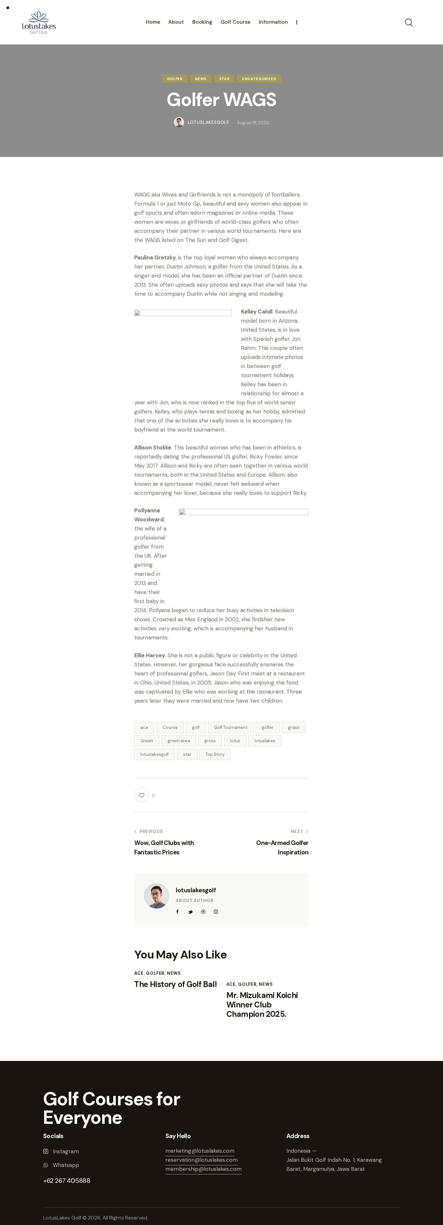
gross (210, 740)
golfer (267, 727)
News (200, 79)
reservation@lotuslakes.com (201, 1159)
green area (179, 740)
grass (293, 727)
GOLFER (175, 79)
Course (170, 727)
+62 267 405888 (66, 1180)
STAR (224, 79)
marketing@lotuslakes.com (199, 1150)
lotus (235, 740)
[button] (144, 795)
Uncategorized (259, 79)
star (187, 754)
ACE (138, 973)
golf (195, 727)
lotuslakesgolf (154, 754)
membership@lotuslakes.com (203, 1168)
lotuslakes (265, 740)
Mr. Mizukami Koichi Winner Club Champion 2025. (262, 1005)
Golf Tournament (230, 727)
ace (144, 727)
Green (146, 740)
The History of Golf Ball (175, 984)
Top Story (215, 754)
